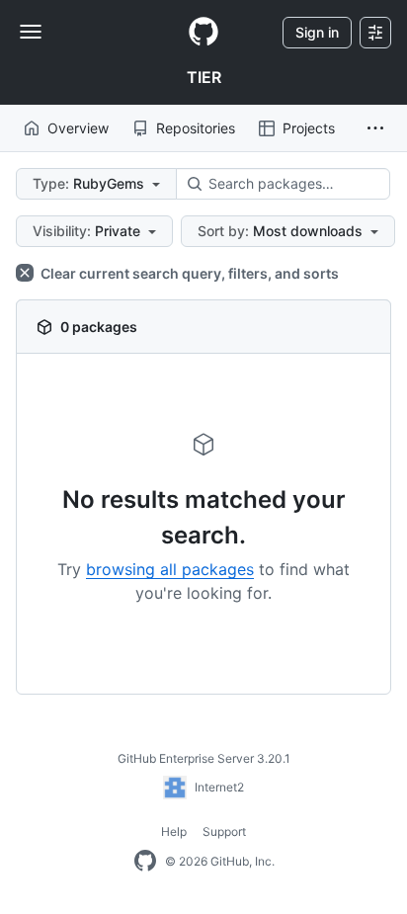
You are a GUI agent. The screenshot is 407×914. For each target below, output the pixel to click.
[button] (375, 128)
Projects (309, 128)
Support (224, 831)
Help (174, 831)
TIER (204, 77)
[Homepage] (203, 32)
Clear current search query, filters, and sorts (188, 273)
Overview (78, 128)
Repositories (195, 128)
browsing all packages (170, 569)
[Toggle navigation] (30, 31)
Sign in (317, 32)
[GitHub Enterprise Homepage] (145, 861)
